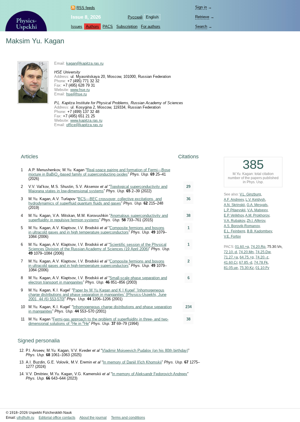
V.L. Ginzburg (250, 194)
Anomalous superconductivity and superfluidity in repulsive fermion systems (98, 217)
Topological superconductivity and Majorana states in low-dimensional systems (97, 188)
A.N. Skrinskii (234, 205)
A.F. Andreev (234, 200)
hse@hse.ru (76, 94)
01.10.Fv (262, 268)
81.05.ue (231, 268)
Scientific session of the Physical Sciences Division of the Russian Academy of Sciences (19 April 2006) (97, 246)
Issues (76, 26)
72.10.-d (230, 252)
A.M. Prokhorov (257, 215)
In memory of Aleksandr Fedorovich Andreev (149, 374)
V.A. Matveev (257, 210)
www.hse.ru (80, 90)
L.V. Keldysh (255, 200)
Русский (135, 17)
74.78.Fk (261, 262)
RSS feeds (85, 8)
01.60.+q (242, 247)
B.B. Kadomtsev (259, 231)
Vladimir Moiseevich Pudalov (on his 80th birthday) (145, 350)
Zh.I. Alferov (256, 221)
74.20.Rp (258, 247)
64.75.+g (247, 257)
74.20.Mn (246, 252)
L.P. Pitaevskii (235, 210)
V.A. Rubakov (234, 221)
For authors (150, 26)
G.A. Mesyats (257, 205)
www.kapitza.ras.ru (86, 120)
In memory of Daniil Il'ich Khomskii (132, 362)
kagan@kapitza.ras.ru (84, 63)
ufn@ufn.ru (25, 418)
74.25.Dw (262, 252)
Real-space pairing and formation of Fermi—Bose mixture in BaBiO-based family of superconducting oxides (99, 172)
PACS (108, 26)
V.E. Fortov (232, 236)
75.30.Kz (247, 268)
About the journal (93, 418)
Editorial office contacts (57, 418)
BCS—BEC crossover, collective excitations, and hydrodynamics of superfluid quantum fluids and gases (95, 201)
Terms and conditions (128, 418)
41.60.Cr (230, 262)
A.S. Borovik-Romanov (242, 226)
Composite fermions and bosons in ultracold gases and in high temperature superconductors (96, 230)
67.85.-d (245, 262)
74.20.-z (261, 257)
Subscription (126, 26)
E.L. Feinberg (234, 231)
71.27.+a (231, 257)
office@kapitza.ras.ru (84, 125)
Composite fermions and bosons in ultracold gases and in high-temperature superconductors (96, 263)
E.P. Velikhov (234, 215)
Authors (92, 26)
